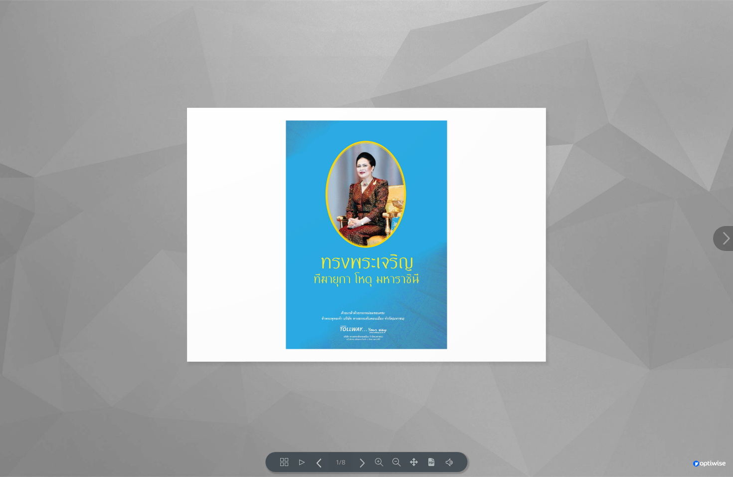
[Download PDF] (431, 462)
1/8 (340, 462)
